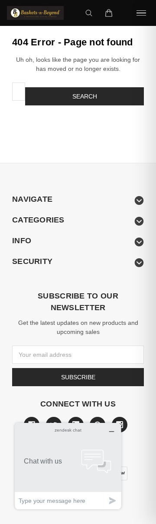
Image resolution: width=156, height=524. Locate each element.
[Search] (89, 13)
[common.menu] (141, 13)
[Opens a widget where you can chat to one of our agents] (68, 465)
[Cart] (109, 13)
